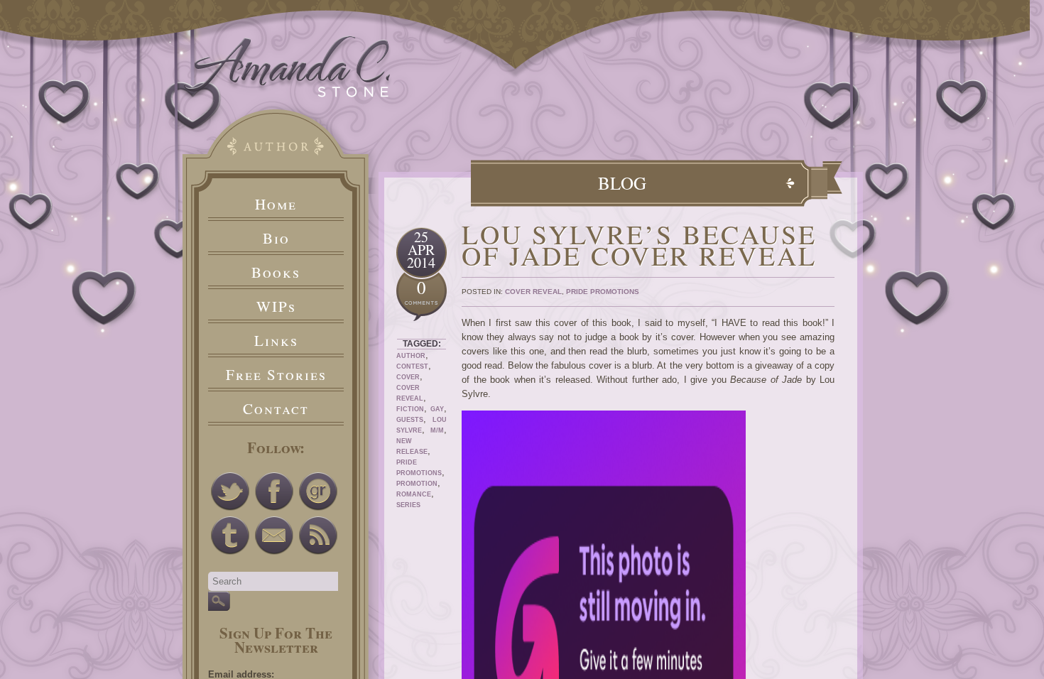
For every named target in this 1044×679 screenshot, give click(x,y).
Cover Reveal (533, 291)
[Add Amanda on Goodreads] (318, 491)
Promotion (416, 483)
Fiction (410, 409)
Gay (437, 409)
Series (408, 505)
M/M (437, 430)
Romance (413, 494)
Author (410, 355)
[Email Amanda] (274, 535)
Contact (276, 408)
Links (276, 340)
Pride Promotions (602, 291)
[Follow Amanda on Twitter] (230, 491)
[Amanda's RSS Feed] (318, 535)
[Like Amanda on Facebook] (274, 491)
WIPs (276, 306)
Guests (409, 419)
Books (275, 272)
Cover (408, 377)
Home (276, 204)
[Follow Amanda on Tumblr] (230, 535)
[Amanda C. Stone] (287, 94)
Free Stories (276, 374)
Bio (276, 238)
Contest (412, 366)
